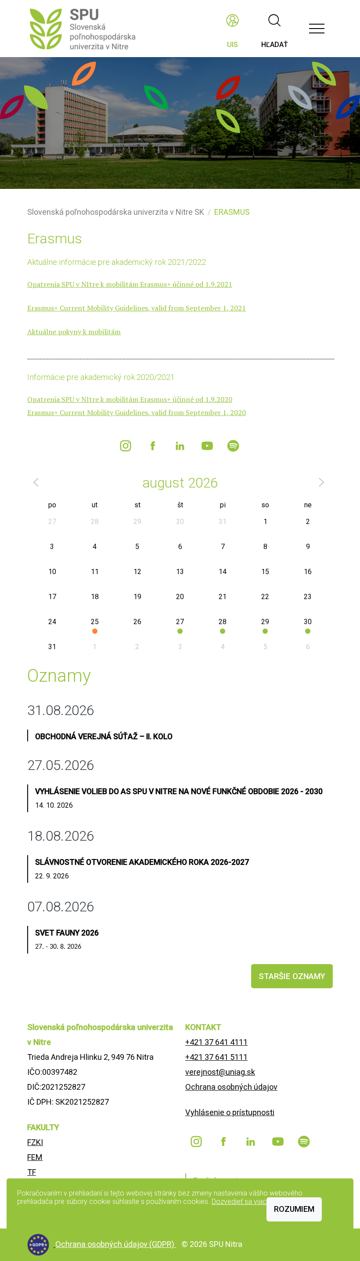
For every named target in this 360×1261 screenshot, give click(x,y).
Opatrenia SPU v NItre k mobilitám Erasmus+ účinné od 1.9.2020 (129, 399)
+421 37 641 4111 (216, 1042)
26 (137, 622)
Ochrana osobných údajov (231, 1086)
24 (52, 622)
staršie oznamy (292, 976)
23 (308, 597)
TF (31, 1172)
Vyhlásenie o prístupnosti (229, 1112)
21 (223, 597)
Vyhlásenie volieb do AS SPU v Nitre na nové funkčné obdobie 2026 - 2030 (179, 791)
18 (95, 597)
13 (180, 571)
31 (223, 521)
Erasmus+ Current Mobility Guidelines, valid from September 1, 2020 (136, 412)
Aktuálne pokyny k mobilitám (74, 331)
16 (308, 571)
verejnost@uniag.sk (220, 1072)
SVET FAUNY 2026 (67, 933)
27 (52, 521)
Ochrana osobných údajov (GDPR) (115, 1244)
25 (95, 622)
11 (95, 571)
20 (180, 597)
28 (95, 521)
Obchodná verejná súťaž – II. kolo (104, 736)
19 (137, 597)
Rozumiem (294, 1209)
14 (223, 571)
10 (52, 571)
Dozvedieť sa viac (239, 1201)
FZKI (35, 1142)
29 (137, 521)
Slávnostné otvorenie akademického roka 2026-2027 (142, 862)
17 (52, 597)
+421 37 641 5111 (216, 1057)
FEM (35, 1157)
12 (137, 571)
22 (265, 597)
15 (265, 571)
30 (180, 521)
